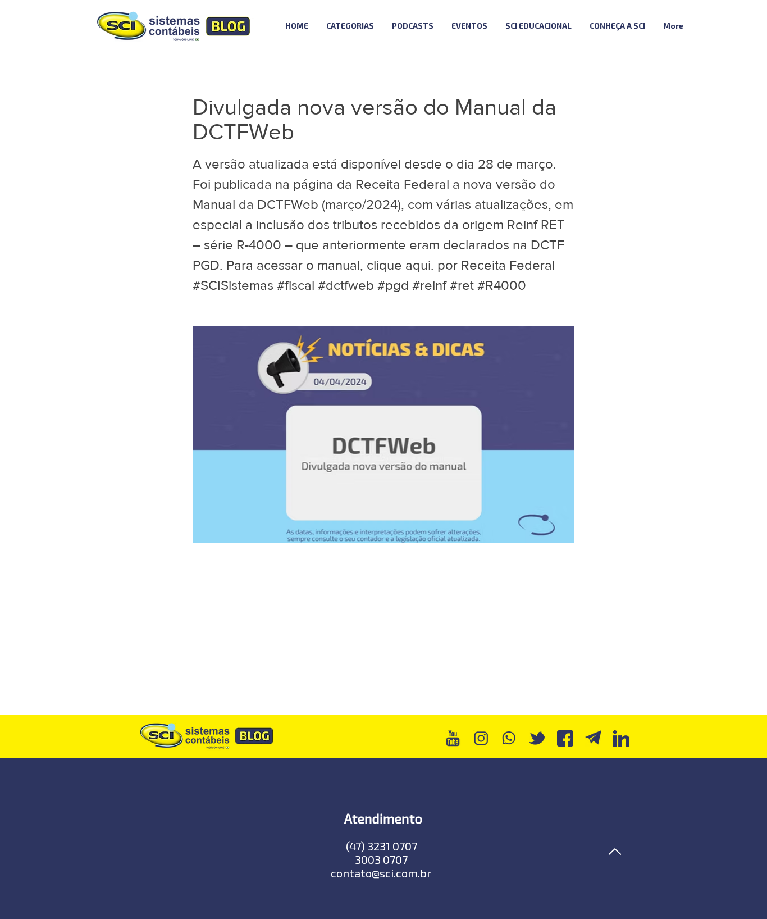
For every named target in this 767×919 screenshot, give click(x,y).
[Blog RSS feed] (722, 26)
